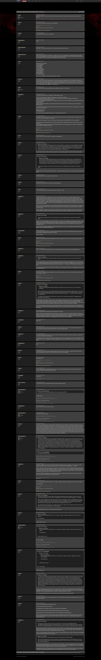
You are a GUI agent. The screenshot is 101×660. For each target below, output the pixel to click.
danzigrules (21, 40)
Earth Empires (19, 11)
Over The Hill (21, 382)
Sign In (81, 1)
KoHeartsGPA (21, 389)
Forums (36, 1)
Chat (40, 1)
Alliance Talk (25, 11)
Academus (20, 319)
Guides (29, 1)
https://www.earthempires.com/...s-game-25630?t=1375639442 (44, 243)
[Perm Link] (83, 22)
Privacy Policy (78, 656)
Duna (19, 22)
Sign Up (77, 1)
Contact (83, 656)
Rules (74, 656)
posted (42, 156)
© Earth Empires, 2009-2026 (21, 656)
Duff (19, 15)
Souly (19, 33)
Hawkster (20, 196)
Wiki (32, 1)
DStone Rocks (21, 47)
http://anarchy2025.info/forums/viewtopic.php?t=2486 (43, 30)
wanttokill (20, 94)
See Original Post (38, 478)
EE (19, 652)
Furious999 (21, 230)
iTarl (19, 61)
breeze (19, 79)
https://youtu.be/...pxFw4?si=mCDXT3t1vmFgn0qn (43, 400)
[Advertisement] (50, 7)
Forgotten (20, 375)
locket (19, 142)
